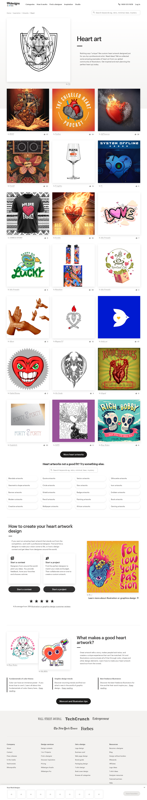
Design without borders (117, 756)
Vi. (102, 186)
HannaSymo (59, 289)
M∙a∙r (90, 595)
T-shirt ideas (113, 771)
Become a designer (116, 748)
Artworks (25, 13)
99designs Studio (47, 767)
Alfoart (12, 341)
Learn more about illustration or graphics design (112, 598)
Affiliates (112, 764)
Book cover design (81, 771)
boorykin (57, 238)
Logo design (79, 748)
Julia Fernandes (106, 238)
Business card (80, 752)
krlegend (103, 393)
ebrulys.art (104, 341)
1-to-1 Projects (46, 752)
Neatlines (58, 134)
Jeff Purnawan (105, 134)
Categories (30, 4)
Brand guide (79, 760)
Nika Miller (44, 671)
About (9, 748)
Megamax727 (59, 341)
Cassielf (12, 186)
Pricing (43, 764)
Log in (137, 4)
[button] (144, 787)
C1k (69, 84)
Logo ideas (113, 767)
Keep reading (67, 688)
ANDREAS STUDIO (16, 238)
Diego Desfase (105, 445)
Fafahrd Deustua (15, 393)
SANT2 (57, 445)
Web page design (81, 756)
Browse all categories (82, 775)
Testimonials (11, 764)
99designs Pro (46, 771)
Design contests (46, 748)
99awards (112, 760)
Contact (9, 752)
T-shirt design (80, 767)
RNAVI (12, 134)
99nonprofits (11, 767)
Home (9, 13)
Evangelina (58, 186)
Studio (77, 4)
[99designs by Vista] (13, 4)
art (92, 64)
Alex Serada (59, 393)
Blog (111, 752)
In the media (11, 760)
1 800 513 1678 (127, 4)
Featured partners (115, 779)
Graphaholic (13, 445)
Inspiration (68, 4)
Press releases (12, 756)
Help (111, 783)
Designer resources (116, 775)
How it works (42, 4)
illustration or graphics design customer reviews (50, 606)
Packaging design (81, 764)
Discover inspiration (48, 760)
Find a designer (56, 4)
